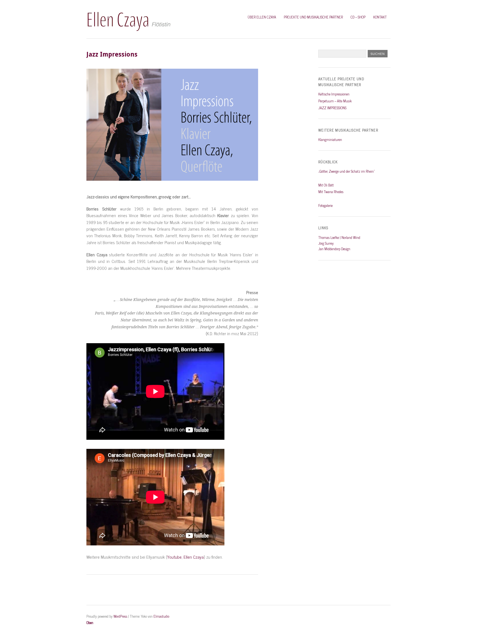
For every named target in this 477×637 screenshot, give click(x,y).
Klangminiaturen (330, 139)
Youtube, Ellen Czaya (185, 556)
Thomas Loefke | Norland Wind (339, 237)
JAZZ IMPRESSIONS (332, 108)
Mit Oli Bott (326, 185)
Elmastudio (161, 616)
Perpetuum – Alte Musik (335, 101)
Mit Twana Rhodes (330, 191)
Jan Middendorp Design (334, 249)
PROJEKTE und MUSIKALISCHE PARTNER (313, 17)
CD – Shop (358, 17)
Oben (89, 622)
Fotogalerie (325, 205)
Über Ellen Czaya (262, 17)
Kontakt (380, 17)
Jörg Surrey (326, 243)
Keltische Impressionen (333, 94)
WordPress (120, 616)
